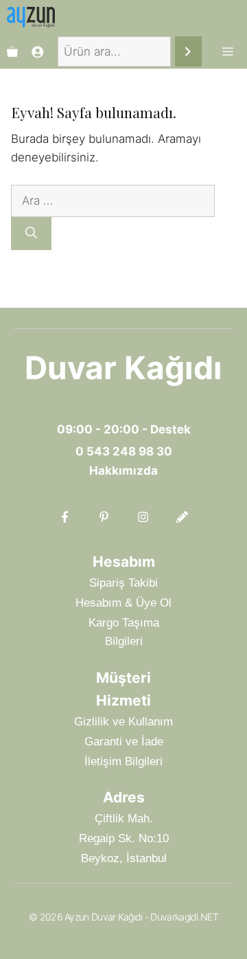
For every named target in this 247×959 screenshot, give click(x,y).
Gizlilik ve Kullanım (123, 721)
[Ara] (188, 51)
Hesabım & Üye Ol (123, 602)
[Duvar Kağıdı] (31, 17)
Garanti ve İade (123, 741)
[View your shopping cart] (12, 51)
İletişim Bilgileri (123, 761)
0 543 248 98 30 (123, 451)
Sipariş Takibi (123, 582)
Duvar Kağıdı (123, 367)
